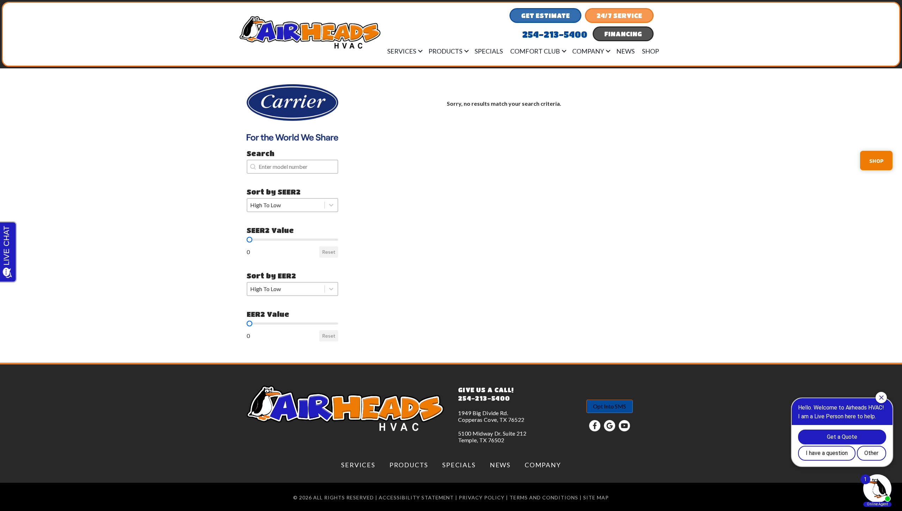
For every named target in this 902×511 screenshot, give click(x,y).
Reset (328, 252)
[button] (420, 51)
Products (445, 51)
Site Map (596, 497)
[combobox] (292, 167)
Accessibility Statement (416, 497)
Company (588, 51)
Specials (489, 51)
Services (401, 51)
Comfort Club (535, 51)
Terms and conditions (543, 497)
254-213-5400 (484, 398)
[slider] (249, 239)
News (625, 51)
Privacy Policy (482, 497)
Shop (650, 51)
